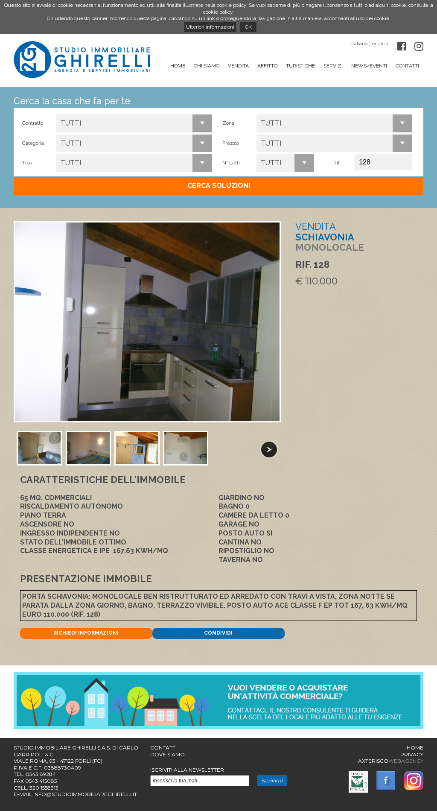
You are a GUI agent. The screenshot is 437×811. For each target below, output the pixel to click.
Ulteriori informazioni (210, 27)
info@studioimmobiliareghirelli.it (85, 794)
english (380, 44)
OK (248, 27)
